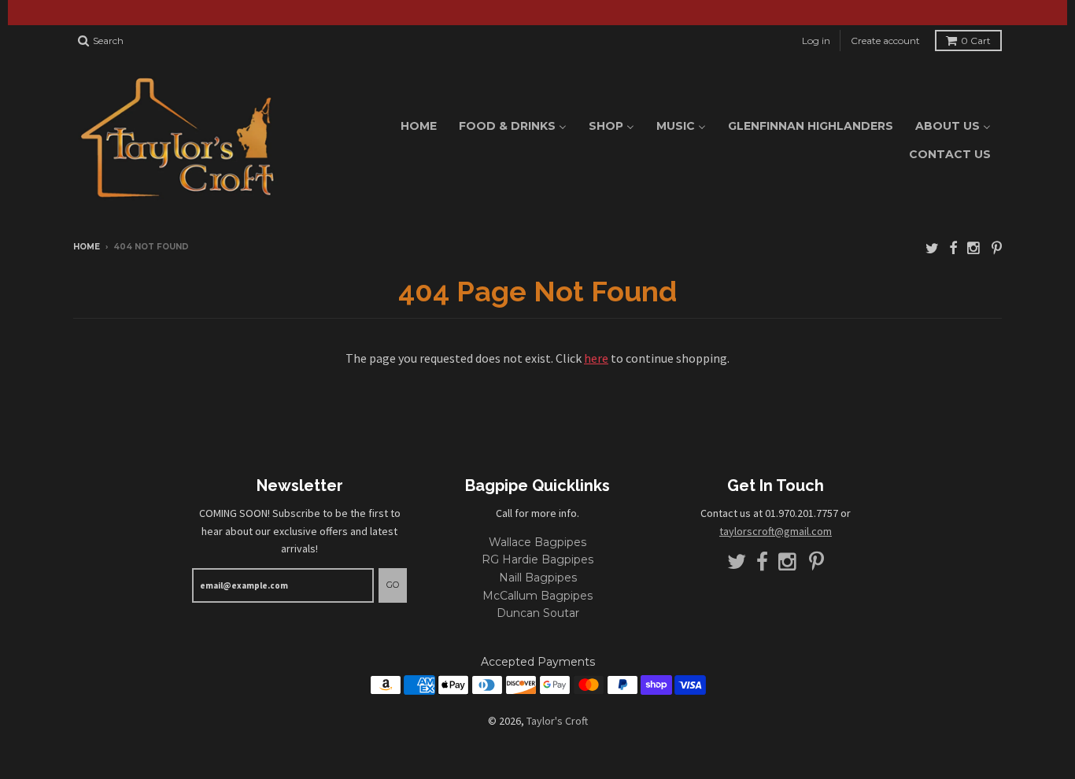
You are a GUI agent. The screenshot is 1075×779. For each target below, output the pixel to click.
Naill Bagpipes (538, 577)
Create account (885, 40)
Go (392, 584)
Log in (816, 40)
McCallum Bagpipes (537, 596)
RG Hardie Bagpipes (537, 559)
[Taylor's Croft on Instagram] (974, 248)
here (596, 358)
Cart (976, 40)
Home (86, 247)
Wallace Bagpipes (537, 542)
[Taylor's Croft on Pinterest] (997, 248)
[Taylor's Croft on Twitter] (932, 248)
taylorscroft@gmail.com (775, 531)
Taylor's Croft (557, 721)
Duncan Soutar (538, 613)
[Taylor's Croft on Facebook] (953, 248)
